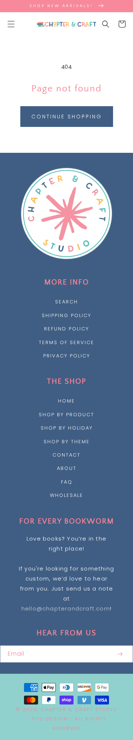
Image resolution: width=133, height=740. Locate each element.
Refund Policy (66, 328)
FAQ (66, 481)
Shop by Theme (67, 441)
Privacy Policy (66, 355)
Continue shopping (66, 116)
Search (66, 301)
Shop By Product (66, 414)
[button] (11, 24)
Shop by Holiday (67, 427)
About (66, 468)
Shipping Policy (66, 315)
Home (66, 400)
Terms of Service (66, 342)
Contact (66, 454)
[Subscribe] (120, 654)
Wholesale (66, 495)
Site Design (49, 718)
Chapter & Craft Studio (79, 709)
